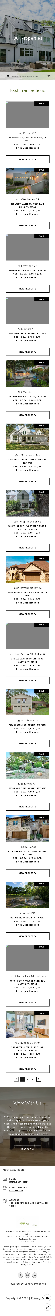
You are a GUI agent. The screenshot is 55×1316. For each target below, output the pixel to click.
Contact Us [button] (27, 1149)
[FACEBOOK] (20, 1275)
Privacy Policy (40, 1298)
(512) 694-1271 (16, 1190)
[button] (48, 76)
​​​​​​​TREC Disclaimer (27, 1241)
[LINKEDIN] (34, 1275)
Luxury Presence (35, 1283)
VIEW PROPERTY (27, 159)
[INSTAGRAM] (27, 1275)
